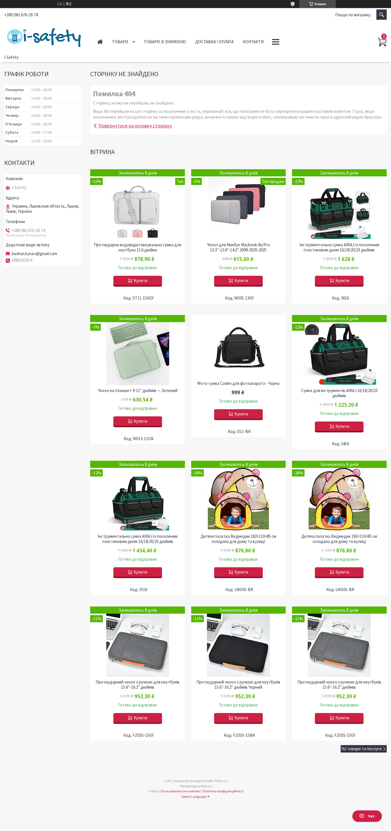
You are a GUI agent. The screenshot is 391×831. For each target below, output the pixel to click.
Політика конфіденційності (223, 791)
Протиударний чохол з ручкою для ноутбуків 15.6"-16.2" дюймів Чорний (238, 685)
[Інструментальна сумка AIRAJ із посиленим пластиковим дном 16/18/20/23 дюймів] (339, 204)
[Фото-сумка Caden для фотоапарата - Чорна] (238, 346)
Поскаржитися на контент (181, 791)
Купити (140, 280)
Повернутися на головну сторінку (135, 126)
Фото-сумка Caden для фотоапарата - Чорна (238, 383)
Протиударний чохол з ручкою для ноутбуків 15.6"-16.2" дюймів (137, 685)
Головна (100, 42)
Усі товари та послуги (361, 748)
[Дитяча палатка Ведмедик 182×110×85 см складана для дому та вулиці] (238, 496)
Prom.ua (221, 781)
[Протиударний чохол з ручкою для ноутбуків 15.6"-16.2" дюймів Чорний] (238, 641)
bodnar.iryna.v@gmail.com (34, 253)
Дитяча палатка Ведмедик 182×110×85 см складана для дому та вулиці (238, 539)
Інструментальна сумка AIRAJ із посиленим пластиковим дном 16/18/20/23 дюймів (339, 247)
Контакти (253, 41)
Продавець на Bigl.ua (196, 786)
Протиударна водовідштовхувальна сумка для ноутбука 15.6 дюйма (137, 247)
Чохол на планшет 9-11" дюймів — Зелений (137, 390)
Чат (371, 816)
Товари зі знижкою (165, 41)
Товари (120, 41)
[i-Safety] (44, 36)
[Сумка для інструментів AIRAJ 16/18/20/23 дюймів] (339, 350)
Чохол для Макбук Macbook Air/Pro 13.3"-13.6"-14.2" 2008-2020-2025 (238, 247)
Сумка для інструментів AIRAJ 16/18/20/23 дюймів (339, 393)
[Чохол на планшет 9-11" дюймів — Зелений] (137, 350)
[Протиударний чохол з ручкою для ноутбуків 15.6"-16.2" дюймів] (137, 641)
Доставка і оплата (214, 41)
